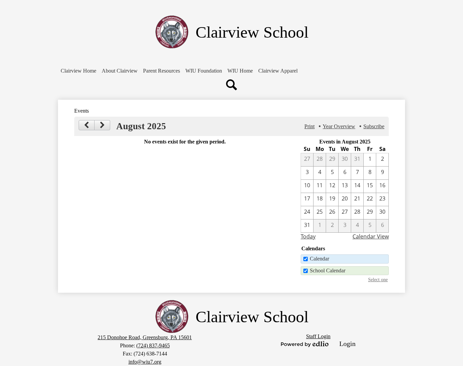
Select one (378, 279)
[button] (119, 71)
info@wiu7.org (144, 362)
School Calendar (327, 270)
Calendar (319, 259)
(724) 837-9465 (153, 345)
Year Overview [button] (339, 126)
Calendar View (371, 236)
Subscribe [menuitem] (373, 126)
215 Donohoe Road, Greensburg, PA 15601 (145, 337)
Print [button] (309, 126)
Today (308, 236)
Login (347, 343)
